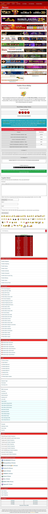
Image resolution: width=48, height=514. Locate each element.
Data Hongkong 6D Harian (7, 304)
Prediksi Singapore (5, 261)
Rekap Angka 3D (5, 366)
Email (2, 206)
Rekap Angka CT (5, 370)
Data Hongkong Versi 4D (7, 300)
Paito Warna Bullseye (6, 328)
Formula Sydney (5, 312)
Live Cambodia (31, 3)
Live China (18, 3)
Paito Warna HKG (6, 306)
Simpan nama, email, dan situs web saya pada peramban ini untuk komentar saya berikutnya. (20, 210)
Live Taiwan (24, 3)
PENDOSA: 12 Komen (8, 473)
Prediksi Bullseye (4, 277)
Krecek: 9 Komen (7, 476)
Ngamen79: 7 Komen (8, 484)
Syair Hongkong (4, 494)
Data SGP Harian (6, 292)
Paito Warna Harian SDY (7, 322)
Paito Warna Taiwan (6, 326)
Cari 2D (2, 430)
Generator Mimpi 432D (24, 505)
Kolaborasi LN (4, 397)
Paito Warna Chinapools (7, 330)
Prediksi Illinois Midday (24, 86)
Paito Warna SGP (6, 294)
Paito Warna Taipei (6, 332)
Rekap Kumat (5, 372)
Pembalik (3, 424)
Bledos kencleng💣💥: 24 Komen (11, 465)
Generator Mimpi (39, 3)
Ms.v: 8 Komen (7, 478)
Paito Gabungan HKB (6, 417)
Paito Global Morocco (6, 419)
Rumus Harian (5, 360)
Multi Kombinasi (4, 395)
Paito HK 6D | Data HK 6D (7, 403)
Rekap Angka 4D (5, 368)
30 (31, 167)
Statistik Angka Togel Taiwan (8, 350)
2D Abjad (12, 500)
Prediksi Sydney (4, 266)
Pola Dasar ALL (4, 384)
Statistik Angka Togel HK (7, 344)
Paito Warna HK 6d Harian (7, 407)
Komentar (3, 181)
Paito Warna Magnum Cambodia (9, 324)
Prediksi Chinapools (5, 273)
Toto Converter (5, 374)
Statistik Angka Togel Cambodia (8, 352)
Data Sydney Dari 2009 (7, 314)
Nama (2, 201)
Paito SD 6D (4, 401)
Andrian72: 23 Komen (8, 468)
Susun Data (3, 428)
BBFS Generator (4, 389)
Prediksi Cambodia (5, 270)
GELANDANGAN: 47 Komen (9, 460)
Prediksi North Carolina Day (6, 275)
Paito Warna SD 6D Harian (7, 405)
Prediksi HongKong (5, 263)
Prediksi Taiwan (4, 268)
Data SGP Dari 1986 (6, 290)
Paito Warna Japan (6, 336)
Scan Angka (3, 5)
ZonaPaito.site (32, 512)
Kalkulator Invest (4, 426)
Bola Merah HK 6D (5, 411)
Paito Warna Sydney (6, 320)
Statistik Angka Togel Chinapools (9, 348)
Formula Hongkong (6, 298)
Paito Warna (5, 362)
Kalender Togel (6, 122)
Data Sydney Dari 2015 (7, 316)
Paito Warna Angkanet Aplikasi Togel (9, 2)
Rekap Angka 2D (5, 364)
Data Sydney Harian (6, 318)
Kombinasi (3, 391)
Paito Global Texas (5, 415)
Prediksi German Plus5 (5, 282)
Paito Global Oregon (6, 413)
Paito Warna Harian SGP (7, 296)
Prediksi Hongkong (11, 436)
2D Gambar (35, 500)
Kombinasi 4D (4, 393)
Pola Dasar (3, 382)
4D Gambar (35, 503)
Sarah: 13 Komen (7, 470)
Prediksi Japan (4, 280)
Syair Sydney (4, 490)
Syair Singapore (4, 492)
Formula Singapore (6, 288)
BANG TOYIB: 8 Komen (8, 481)
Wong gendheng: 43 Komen (10, 462)
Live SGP (8, 3)
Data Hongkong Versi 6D (7, 302)
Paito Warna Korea (6, 334)
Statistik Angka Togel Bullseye (8, 354)
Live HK (13, 3)
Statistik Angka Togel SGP (7, 342)
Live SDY (2, 3)
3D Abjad (12, 502)
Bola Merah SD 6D (5, 409)
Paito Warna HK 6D (6, 308)
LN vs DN (3, 399)
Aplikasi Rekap (42, 122)
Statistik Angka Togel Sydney (8, 346)
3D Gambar (35, 502)
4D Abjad (12, 503)
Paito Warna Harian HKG (7, 310)
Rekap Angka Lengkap (7, 376)
